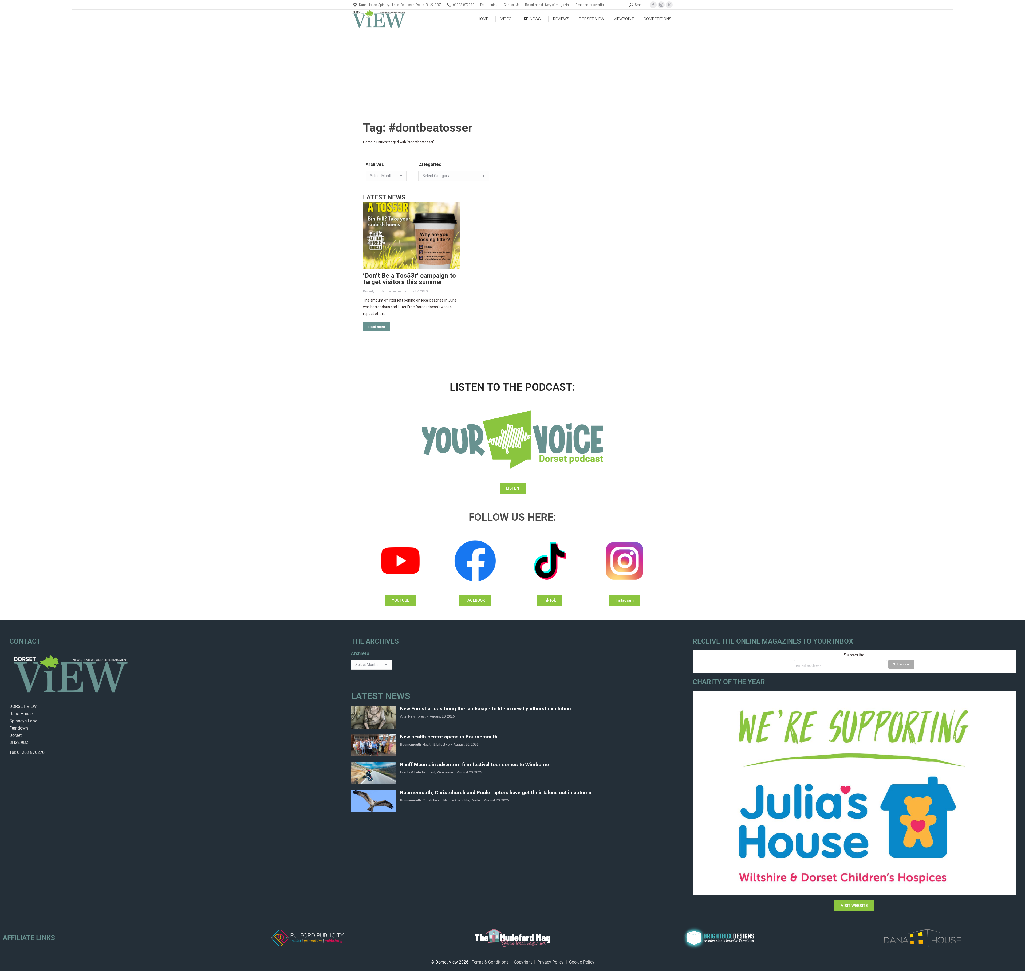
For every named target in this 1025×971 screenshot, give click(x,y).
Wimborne (445, 772)
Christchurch (432, 800)
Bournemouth (410, 744)
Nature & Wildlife (456, 800)
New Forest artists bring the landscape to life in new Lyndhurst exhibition (485, 709)
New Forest (417, 716)
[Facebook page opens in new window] (653, 4)
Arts (403, 716)
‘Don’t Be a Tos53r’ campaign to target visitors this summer (409, 279)
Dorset (368, 291)
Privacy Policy (550, 962)
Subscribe (854, 655)
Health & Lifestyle (436, 744)
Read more (376, 327)
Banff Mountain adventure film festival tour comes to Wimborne (474, 765)
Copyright (523, 962)
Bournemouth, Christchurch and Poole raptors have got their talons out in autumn (496, 793)
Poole (475, 800)
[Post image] (411, 235)
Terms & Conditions (490, 962)
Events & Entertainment (417, 772)
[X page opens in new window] (669, 4)
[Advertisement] (512, 68)
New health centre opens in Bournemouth (449, 737)
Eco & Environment (389, 291)
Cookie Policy (581, 962)
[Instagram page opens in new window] (661, 4)
